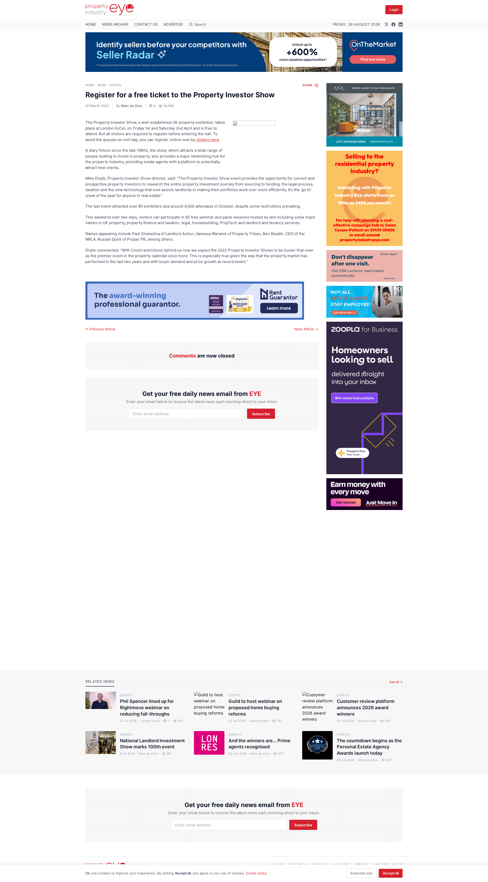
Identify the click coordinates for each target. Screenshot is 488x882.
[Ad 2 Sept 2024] (364, 198)
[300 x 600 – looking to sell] (364, 398)
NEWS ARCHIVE (115, 24)
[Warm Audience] (364, 266)
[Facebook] (393, 24)
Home (89, 85)
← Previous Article (100, 329)
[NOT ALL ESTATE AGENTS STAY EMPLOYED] (364, 302)
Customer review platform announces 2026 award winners (365, 708)
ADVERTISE (173, 24)
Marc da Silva (131, 106)
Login (394, 9)
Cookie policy (256, 873)
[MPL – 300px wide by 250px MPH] (364, 115)
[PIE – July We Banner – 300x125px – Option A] (364, 494)
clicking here (207, 139)
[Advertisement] (364, 586)
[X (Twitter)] (386, 24)
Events (115, 85)
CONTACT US (146, 24)
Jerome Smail (149, 721)
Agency (235, 734)
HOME (90, 24)
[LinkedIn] (401, 24)
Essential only (361, 873)
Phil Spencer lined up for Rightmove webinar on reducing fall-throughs (147, 708)
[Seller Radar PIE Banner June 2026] (244, 52)
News (102, 85)
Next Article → (306, 329)
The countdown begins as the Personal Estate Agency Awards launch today (369, 747)
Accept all (391, 873)
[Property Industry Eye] (109, 9)
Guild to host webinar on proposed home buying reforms (255, 708)
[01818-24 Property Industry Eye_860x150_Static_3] (201, 301)
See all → (396, 682)
